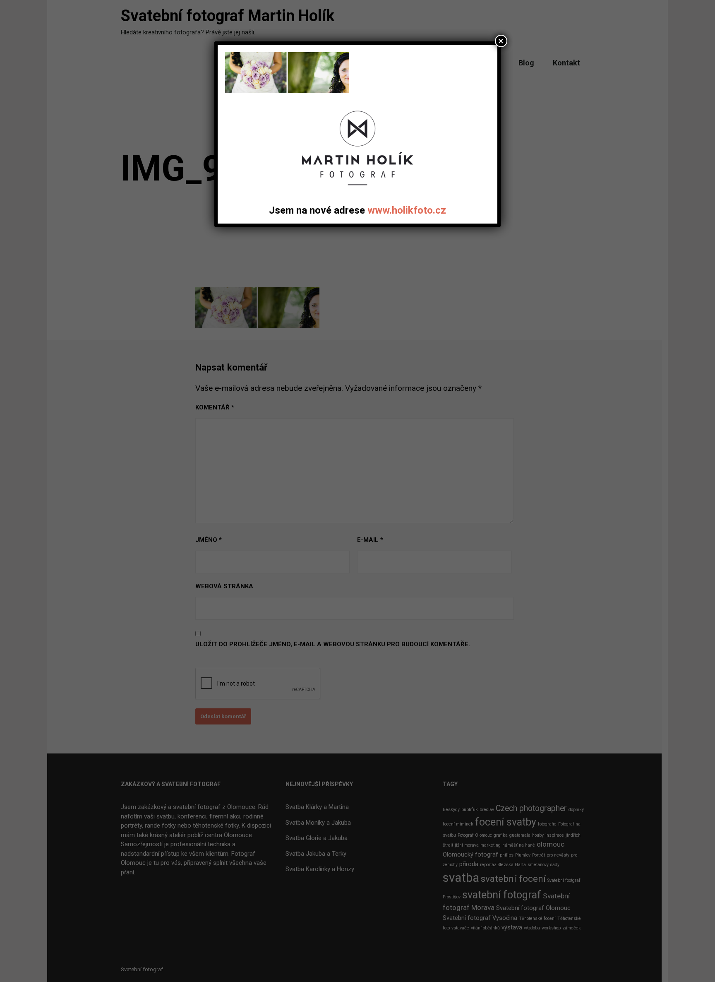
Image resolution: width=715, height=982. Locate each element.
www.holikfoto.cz (406, 210)
